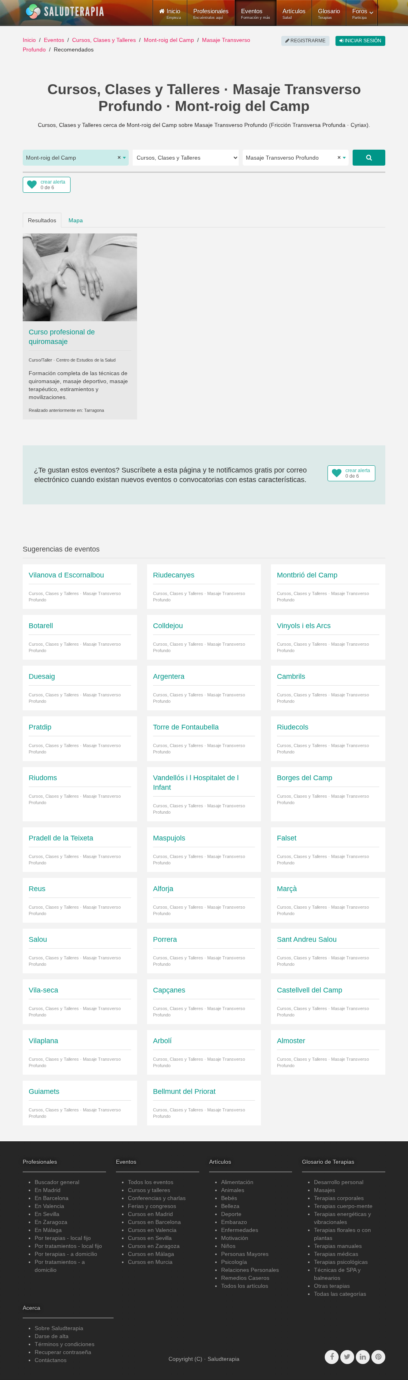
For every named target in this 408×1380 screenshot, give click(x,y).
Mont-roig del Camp (169, 40)
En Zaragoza (51, 1222)
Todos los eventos (150, 1182)
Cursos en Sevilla (150, 1238)
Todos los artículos (244, 1286)
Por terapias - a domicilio (66, 1254)
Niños (228, 1246)
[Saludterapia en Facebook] (332, 1357)
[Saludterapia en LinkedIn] (363, 1357)
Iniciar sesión (362, 40)
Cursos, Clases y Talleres (104, 40)
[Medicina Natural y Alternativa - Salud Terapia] (65, 11)
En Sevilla (47, 1214)
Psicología (234, 1262)
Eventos (255, 14)
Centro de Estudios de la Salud (86, 360)
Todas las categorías (340, 1294)
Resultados (42, 220)
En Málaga (48, 1230)
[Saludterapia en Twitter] (347, 1357)
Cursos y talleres (149, 1190)
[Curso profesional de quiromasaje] (80, 277)
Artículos (294, 14)
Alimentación (237, 1182)
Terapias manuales (338, 1246)
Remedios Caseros (245, 1278)
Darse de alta (52, 1336)
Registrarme (307, 40)
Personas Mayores (245, 1254)
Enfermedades (239, 1230)
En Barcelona (52, 1198)
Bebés (229, 1198)
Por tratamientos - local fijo (68, 1246)
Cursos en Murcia (150, 1262)
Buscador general (57, 1182)
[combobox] (76, 158)
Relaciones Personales (250, 1270)
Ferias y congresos (152, 1206)
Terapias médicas (336, 1254)
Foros (359, 14)
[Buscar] (369, 158)
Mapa (76, 220)
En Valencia (49, 1206)
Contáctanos (51, 1360)
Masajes (324, 1190)
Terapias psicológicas (341, 1262)
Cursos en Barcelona (154, 1222)
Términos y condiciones (64, 1344)
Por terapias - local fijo (63, 1238)
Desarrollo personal (338, 1182)
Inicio (29, 40)
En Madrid (48, 1190)
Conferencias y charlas (157, 1198)
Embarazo (234, 1222)
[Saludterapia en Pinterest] (378, 1357)
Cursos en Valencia (152, 1230)
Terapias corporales (339, 1198)
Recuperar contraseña (63, 1352)
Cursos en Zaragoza (154, 1246)
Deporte (231, 1214)
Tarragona (94, 410)
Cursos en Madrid (150, 1214)
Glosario (329, 14)
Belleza (230, 1206)
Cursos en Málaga (151, 1254)
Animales (232, 1190)
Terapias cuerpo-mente (343, 1206)
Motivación (234, 1238)
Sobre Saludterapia (59, 1328)
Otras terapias (332, 1286)
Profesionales (211, 14)
